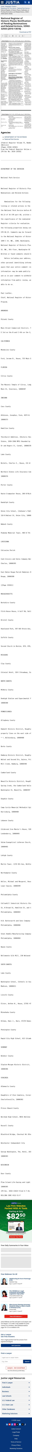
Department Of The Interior (8, 8)
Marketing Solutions (10, 1413)
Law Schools (6, 1396)
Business (5, 1391)
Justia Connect (16, 1429)
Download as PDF (25, 32)
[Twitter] (22, 1424)
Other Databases (8, 1409)
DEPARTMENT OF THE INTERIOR (15, 137)
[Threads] (17, 1424)
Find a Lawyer (6, 1353)
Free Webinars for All (9, 1274)
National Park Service (23, 8)
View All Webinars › (16, 1316)
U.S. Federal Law (8, 1400)
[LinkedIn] (7, 1424)
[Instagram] (15, 1424)
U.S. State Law (7, 1405)
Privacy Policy (16, 1445)
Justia (2, 6)
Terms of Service (16, 1442)
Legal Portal (16, 1432)
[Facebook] (12, 1424)
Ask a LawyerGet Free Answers (8, 1335)
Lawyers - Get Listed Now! (16, 1368)
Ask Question (16, 1345)
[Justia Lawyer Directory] (25, 1424)
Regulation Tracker (10, 6)
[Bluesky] (20, 1424)
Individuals (6, 1387)
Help (16, 1438)
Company (16, 1435)
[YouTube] (10, 1424)
